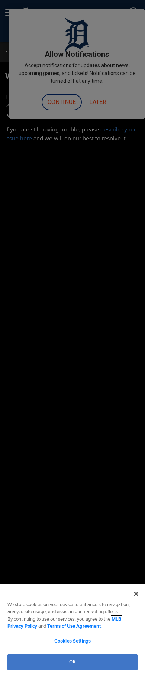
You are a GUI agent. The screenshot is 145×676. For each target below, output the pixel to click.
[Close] (136, 594)
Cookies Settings (72, 641)
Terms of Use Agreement (74, 626)
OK (72, 662)
